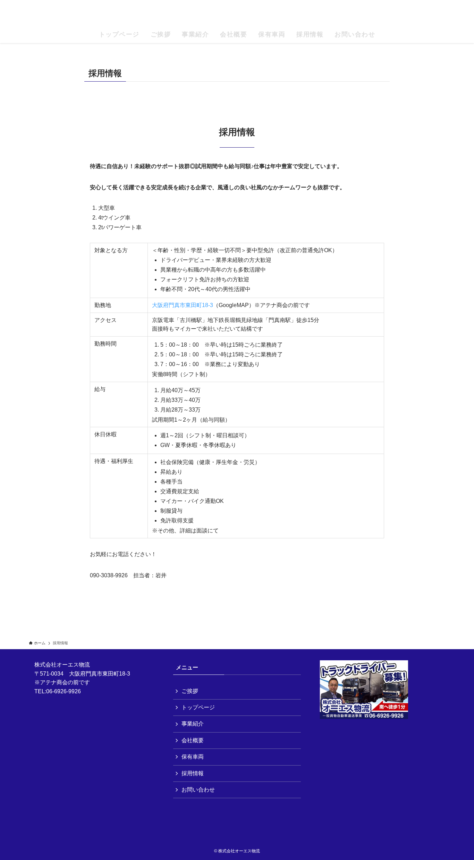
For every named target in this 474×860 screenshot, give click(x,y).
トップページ (198, 707)
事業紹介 (192, 724)
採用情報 (192, 773)
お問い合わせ (198, 790)
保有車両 (192, 757)
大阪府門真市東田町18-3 (182, 305)
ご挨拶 (189, 691)
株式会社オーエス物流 (237, 14)
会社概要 (192, 740)
